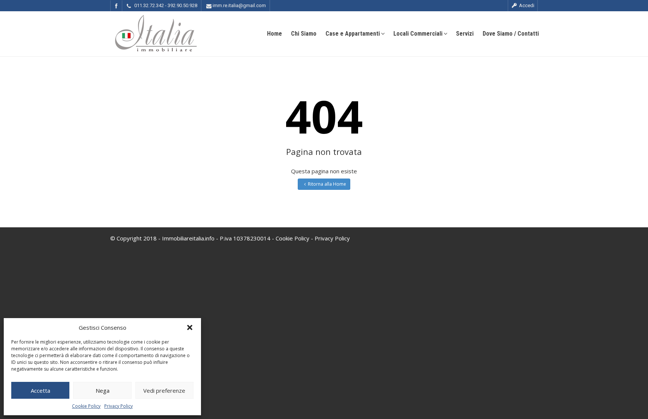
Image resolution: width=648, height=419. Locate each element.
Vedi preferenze (164, 390)
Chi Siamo (303, 33)
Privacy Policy (118, 406)
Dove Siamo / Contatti (511, 33)
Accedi (526, 5)
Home (274, 33)
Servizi (465, 33)
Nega (103, 390)
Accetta (40, 390)
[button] (190, 327)
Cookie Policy (86, 406)
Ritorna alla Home (327, 184)
